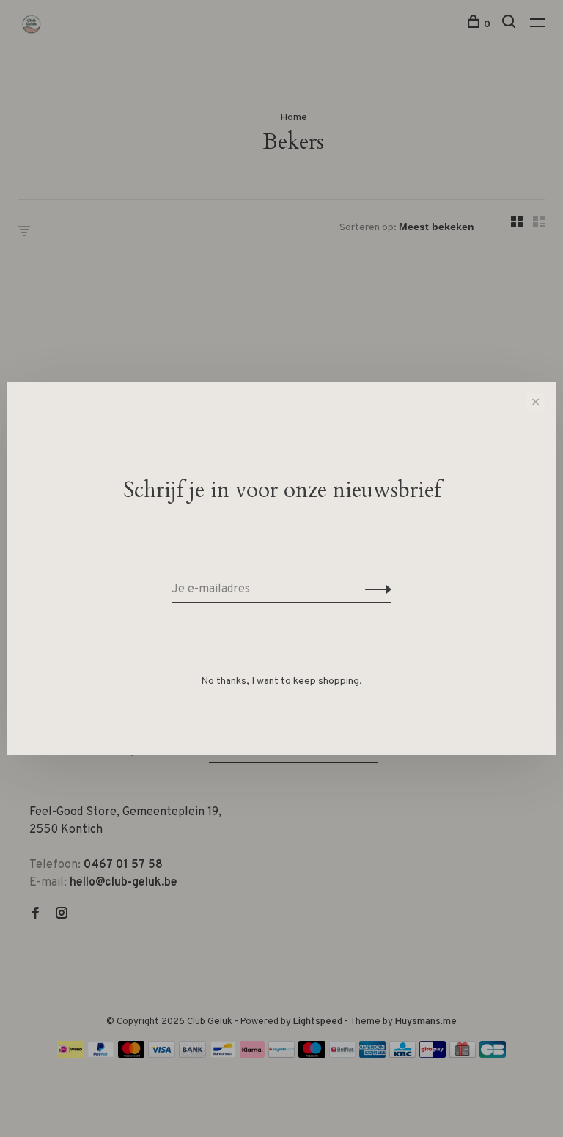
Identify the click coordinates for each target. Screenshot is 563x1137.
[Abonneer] (374, 589)
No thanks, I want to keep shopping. (281, 681)
